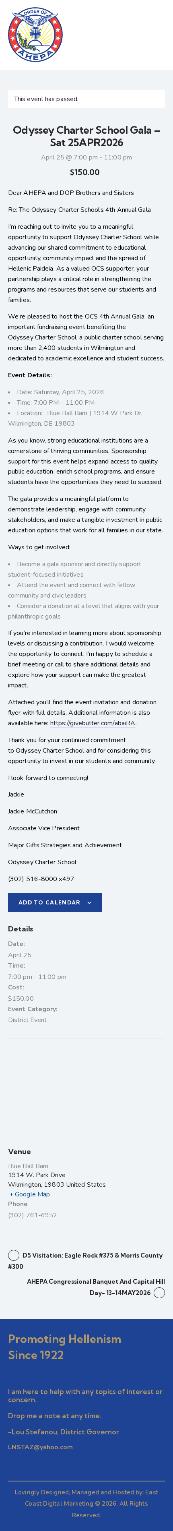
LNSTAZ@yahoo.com (40, 1447)
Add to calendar (50, 902)
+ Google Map (29, 1194)
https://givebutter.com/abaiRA (93, 723)
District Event (27, 1020)
